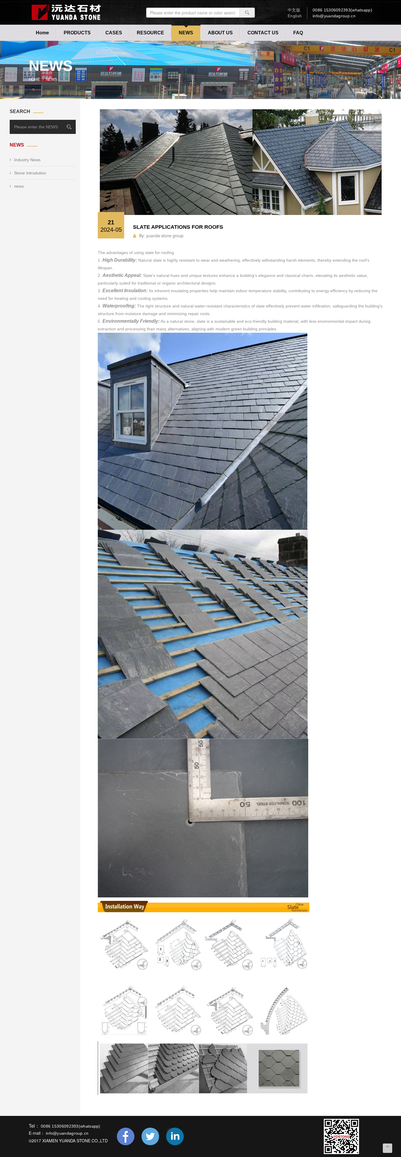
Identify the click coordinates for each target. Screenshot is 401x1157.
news (19, 186)
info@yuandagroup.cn (334, 16)
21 (111, 226)
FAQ (298, 32)
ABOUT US (220, 32)
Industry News (27, 159)
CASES (113, 32)
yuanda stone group (164, 235)
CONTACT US (263, 32)
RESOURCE (150, 32)
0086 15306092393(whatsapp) (342, 10)
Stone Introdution (30, 173)
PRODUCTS (77, 32)
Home (42, 32)
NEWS (186, 32)
